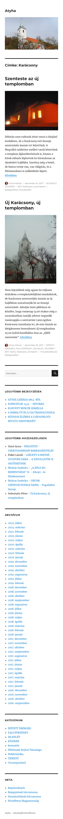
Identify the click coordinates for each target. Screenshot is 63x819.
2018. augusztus (17, 604)
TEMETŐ (13, 758)
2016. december (17, 690)
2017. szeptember (18, 651)
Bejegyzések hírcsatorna (23, 792)
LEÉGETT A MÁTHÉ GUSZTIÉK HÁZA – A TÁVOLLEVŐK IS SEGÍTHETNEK (31, 459)
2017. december (17, 638)
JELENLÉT (51, 183)
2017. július (14, 660)
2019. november (17, 565)
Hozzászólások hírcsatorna (24, 796)
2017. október (16, 647)
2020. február (16, 553)
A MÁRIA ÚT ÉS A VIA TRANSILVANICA (31, 412)
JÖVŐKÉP (10, 186)
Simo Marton (15, 183)
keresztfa (13, 745)
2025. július (15, 523)
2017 (20, 186)
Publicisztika (15, 754)
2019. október (16, 570)
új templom (40, 186)
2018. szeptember (18, 600)
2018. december (17, 587)
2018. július (14, 608)
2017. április (15, 673)
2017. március (16, 677)
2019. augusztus (17, 574)
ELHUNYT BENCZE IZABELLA (25, 408)
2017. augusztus (17, 655)
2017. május (15, 668)
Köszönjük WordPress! (24, 813)
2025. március (16, 527)
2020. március (16, 548)
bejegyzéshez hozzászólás (18, 189)
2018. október (16, 595)
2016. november (17, 694)
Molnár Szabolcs (18, 467)
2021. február (16, 531)
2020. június (15, 535)
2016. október (16, 698)
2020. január (15, 557)
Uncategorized (17, 762)
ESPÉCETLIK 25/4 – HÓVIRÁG (26, 403)
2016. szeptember (18, 703)
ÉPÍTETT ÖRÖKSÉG (19, 728)
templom (32, 351)
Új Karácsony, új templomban (23, 205)
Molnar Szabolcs (18, 480)
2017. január (15, 685)
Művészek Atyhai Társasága (25, 749)
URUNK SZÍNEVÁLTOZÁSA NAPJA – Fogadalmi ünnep (31, 485)
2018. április (15, 621)
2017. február (16, 681)
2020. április (15, 544)
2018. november (17, 591)
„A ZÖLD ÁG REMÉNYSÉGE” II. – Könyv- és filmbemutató (26, 472)
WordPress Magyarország (23, 800)
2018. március (16, 625)
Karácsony (28, 186)
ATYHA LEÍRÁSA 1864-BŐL (24, 399)
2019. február (16, 583)
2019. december (17, 561)
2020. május (15, 540)
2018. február (16, 630)
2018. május (15, 617)
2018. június (15, 613)
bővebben (11, 175)
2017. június (15, 664)
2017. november (17, 643)
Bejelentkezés (16, 787)
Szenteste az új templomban (22, 81)
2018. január (15, 634)
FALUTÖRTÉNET (24, 348)
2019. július (15, 578)
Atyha (10, 11)
